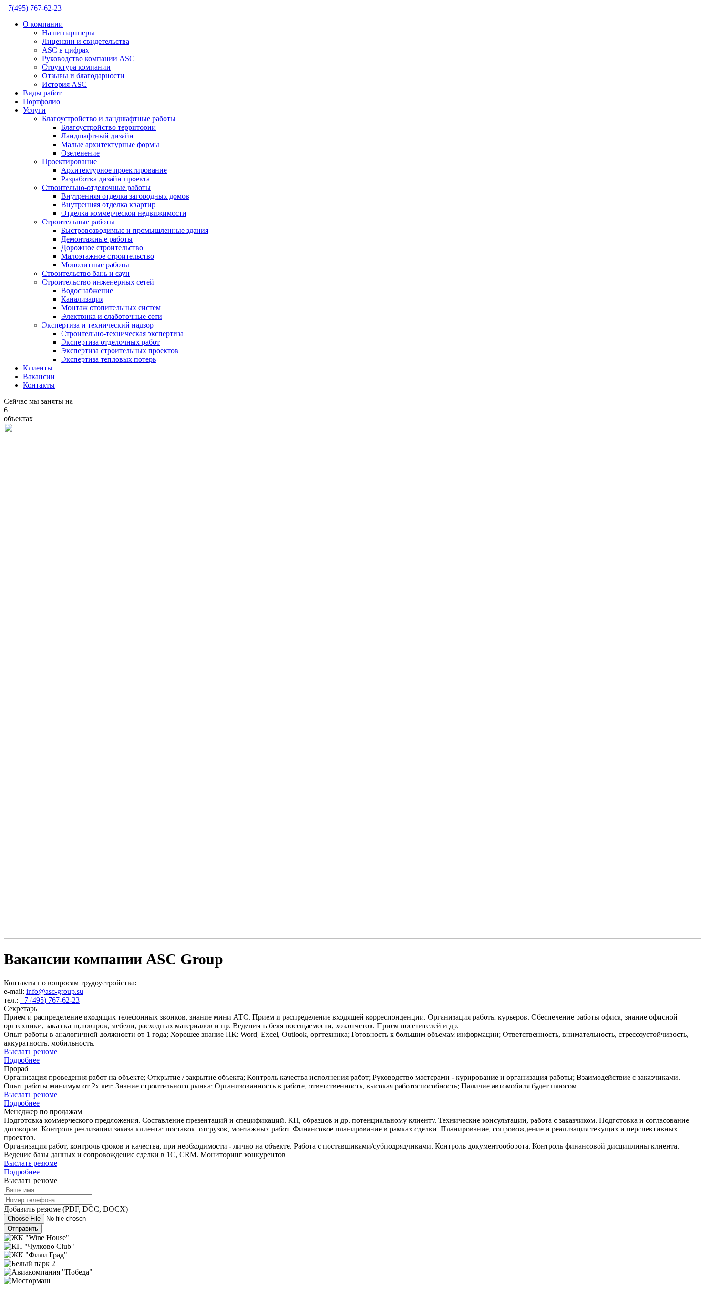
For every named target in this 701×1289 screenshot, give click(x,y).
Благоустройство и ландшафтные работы (108, 119)
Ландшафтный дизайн (97, 136)
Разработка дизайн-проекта (105, 179)
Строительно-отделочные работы (96, 187)
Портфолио (41, 101)
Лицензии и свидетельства (85, 41)
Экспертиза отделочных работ (110, 342)
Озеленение (80, 153)
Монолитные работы (95, 265)
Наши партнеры (68, 33)
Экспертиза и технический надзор (98, 325)
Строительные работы (78, 222)
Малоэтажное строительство (107, 256)
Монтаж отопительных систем (111, 308)
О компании (43, 24)
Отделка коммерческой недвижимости (123, 213)
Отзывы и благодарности (83, 76)
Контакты (39, 385)
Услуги (34, 110)
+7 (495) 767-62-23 (50, 1000)
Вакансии (39, 376)
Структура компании (76, 67)
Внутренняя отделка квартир (108, 205)
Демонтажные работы (97, 239)
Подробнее (22, 1060)
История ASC (64, 84)
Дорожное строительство (102, 247)
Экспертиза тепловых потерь (108, 359)
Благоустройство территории (108, 127)
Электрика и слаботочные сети (111, 316)
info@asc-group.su (54, 991)
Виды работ (42, 93)
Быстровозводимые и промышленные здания (134, 230)
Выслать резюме (30, 1051)
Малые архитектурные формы (110, 144)
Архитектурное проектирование (114, 170)
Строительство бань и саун (86, 273)
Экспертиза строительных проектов (119, 351)
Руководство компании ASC (88, 58)
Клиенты (37, 368)
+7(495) (33, 8)
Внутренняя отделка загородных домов (125, 196)
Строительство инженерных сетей (98, 282)
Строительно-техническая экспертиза (122, 333)
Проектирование (69, 162)
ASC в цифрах (65, 50)
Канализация (82, 299)
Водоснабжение (87, 290)
